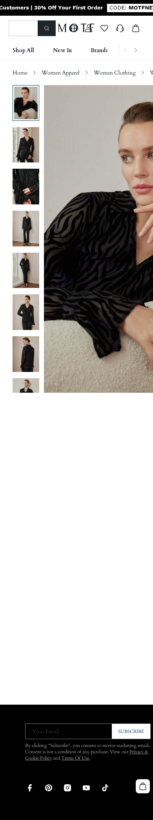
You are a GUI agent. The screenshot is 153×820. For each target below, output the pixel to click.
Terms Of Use (75, 758)
